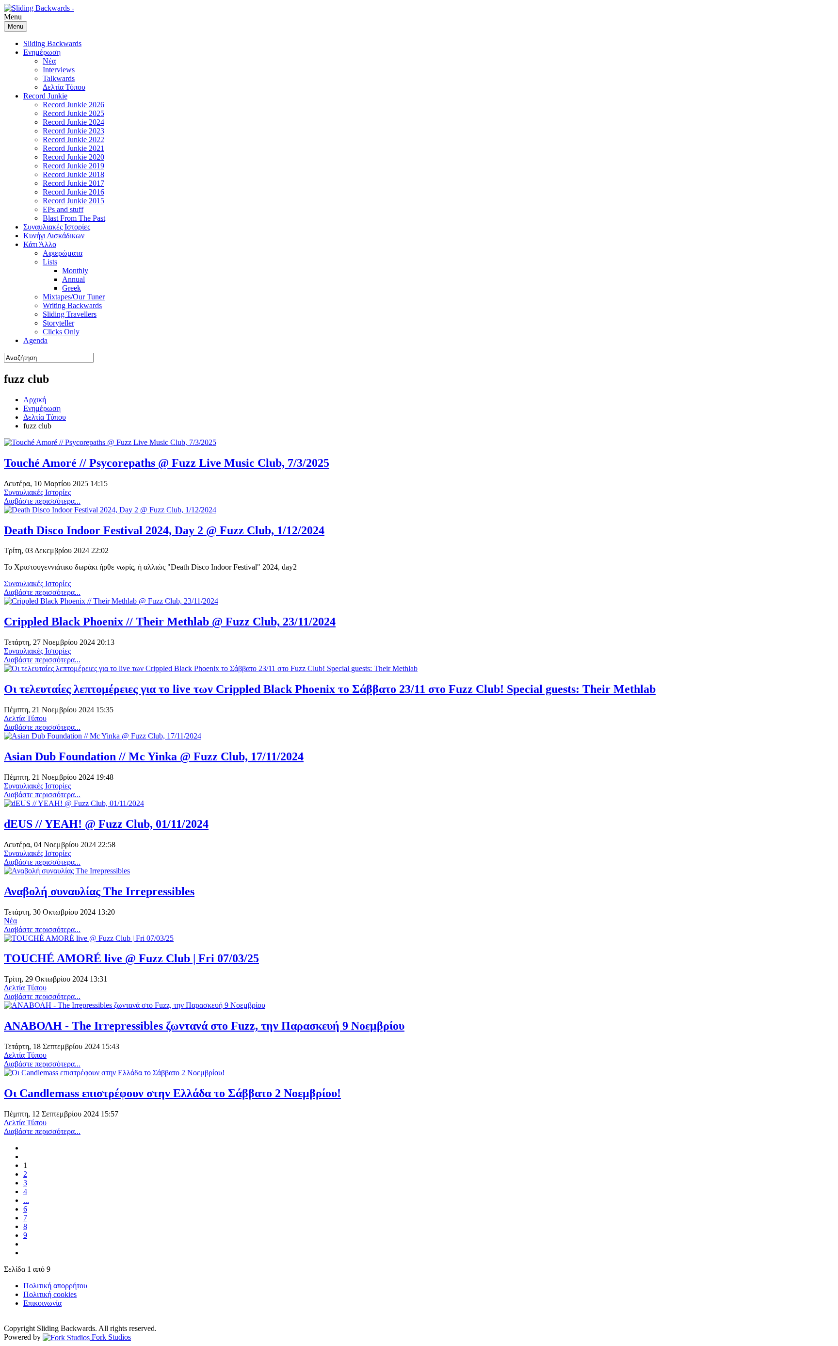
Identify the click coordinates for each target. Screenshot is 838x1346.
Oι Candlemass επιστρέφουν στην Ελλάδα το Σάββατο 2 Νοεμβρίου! (172, 1093)
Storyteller (58, 323)
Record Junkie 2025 (73, 113)
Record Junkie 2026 (73, 104)
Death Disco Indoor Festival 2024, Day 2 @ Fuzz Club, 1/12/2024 (164, 530)
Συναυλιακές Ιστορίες (56, 227)
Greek (71, 288)
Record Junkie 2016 (73, 192)
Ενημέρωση (42, 52)
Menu (15, 26)
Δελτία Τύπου (64, 87)
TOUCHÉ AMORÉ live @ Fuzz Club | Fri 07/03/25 (131, 958)
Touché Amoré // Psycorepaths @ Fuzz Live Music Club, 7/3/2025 (166, 463)
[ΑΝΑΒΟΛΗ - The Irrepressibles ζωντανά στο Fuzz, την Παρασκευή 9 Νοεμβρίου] (134, 1005)
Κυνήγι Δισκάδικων (53, 235)
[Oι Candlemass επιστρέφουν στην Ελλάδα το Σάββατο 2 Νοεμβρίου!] (114, 1072)
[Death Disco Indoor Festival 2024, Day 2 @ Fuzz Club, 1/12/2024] (110, 510)
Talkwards (59, 78)
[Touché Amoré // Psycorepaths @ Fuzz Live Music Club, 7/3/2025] (110, 442)
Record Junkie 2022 (73, 139)
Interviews (59, 70)
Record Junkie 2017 (73, 183)
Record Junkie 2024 (73, 122)
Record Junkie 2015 (73, 201)
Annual (73, 279)
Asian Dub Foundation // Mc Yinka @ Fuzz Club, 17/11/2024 (154, 756)
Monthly (75, 270)
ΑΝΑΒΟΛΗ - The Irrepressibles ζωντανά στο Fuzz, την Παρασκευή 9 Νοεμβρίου (204, 1025)
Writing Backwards (72, 305)
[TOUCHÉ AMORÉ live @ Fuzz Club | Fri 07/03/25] (89, 938)
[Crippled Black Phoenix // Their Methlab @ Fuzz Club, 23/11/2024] (111, 601)
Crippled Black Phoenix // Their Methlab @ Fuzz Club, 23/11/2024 (170, 621)
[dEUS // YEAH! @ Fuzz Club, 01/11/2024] (74, 803)
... (26, 1200)
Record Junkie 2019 (73, 166)
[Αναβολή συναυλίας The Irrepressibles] (67, 871)
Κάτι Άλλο (39, 244)
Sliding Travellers (70, 314)
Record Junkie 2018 (73, 174)
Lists (50, 262)
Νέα (49, 61)
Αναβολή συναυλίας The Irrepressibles (99, 891)
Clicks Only (61, 332)
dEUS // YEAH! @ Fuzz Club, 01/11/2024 (106, 824)
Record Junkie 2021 (73, 148)
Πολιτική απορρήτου (55, 1285)
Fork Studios (110, 1337)
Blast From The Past (74, 218)
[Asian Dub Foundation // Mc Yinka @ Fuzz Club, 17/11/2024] (102, 736)
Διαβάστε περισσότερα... (42, 501)
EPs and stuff (63, 209)
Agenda (35, 340)
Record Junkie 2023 (73, 131)
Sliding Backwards (52, 43)
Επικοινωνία (42, 1303)
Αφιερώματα (62, 253)
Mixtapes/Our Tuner (74, 297)
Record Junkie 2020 (73, 157)
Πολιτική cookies (50, 1294)
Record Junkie (45, 96)
